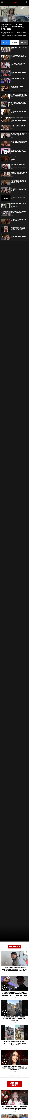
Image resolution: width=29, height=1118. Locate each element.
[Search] (27, 2)
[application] (14, 14)
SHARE (15, 42)
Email (24, 42)
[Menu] (2, 2)
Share (6, 42)
